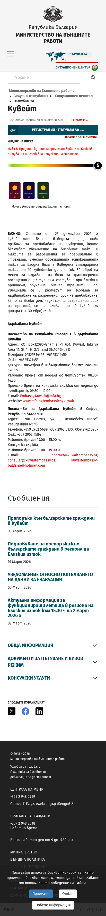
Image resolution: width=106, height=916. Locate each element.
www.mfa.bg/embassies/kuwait (48, 401)
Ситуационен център (73, 67)
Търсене (93, 77)
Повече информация (53, 905)
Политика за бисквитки (28, 772)
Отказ (68, 894)
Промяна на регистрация (81, 137)
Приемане (40, 894)
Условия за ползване (25, 766)
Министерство (23, 852)
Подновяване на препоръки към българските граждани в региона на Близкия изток (48, 549)
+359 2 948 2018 (22, 823)
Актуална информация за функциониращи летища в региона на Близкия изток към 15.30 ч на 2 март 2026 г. (51, 607)
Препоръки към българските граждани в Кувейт (51, 520)
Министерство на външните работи (42, 91)
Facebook (25, 711)
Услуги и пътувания (31, 96)
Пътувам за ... (79, 54)
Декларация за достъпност (30, 777)
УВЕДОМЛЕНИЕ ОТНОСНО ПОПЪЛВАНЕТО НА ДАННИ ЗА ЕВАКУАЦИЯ (50, 577)
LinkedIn (39, 711)
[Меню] (10, 53)
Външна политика (27, 859)
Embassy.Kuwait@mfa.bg (40, 396)
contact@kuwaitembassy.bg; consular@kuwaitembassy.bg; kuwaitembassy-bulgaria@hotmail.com (53, 460)
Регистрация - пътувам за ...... (58, 130)
